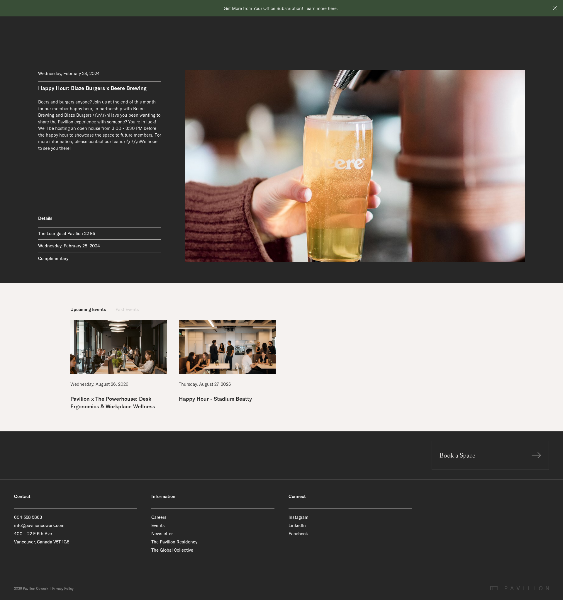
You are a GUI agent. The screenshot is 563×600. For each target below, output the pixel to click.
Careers (159, 517)
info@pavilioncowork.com (39, 525)
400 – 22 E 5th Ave (33, 533)
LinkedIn (297, 525)
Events (158, 525)
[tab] (88, 309)
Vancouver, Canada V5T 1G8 (41, 542)
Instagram (298, 517)
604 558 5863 (28, 517)
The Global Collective (172, 550)
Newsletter (162, 533)
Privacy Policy (63, 588)
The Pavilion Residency (174, 542)
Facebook (298, 533)
